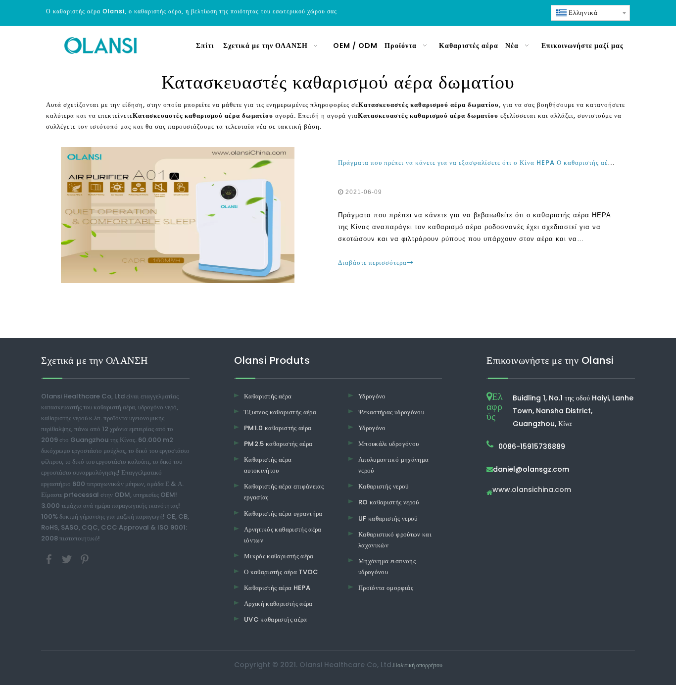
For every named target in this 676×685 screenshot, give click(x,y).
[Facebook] (50, 559)
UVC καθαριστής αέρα (275, 619)
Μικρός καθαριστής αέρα (279, 556)
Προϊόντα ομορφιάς (385, 587)
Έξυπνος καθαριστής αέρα (280, 412)
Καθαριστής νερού (383, 486)
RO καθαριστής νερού (388, 502)
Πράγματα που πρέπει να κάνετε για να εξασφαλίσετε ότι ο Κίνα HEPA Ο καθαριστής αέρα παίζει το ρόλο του (506, 162)
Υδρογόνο (372, 396)
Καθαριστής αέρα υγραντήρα (283, 513)
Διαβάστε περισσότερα (372, 262)
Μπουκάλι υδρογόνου (388, 443)
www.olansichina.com (531, 490)
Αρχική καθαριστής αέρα (278, 603)
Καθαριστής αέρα (267, 396)
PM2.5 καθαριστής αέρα (278, 443)
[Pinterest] (85, 559)
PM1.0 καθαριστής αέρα (277, 428)
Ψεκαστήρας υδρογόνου (391, 412)
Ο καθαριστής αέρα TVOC (281, 572)
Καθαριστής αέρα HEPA (277, 587)
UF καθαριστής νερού (388, 518)
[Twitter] (68, 559)
